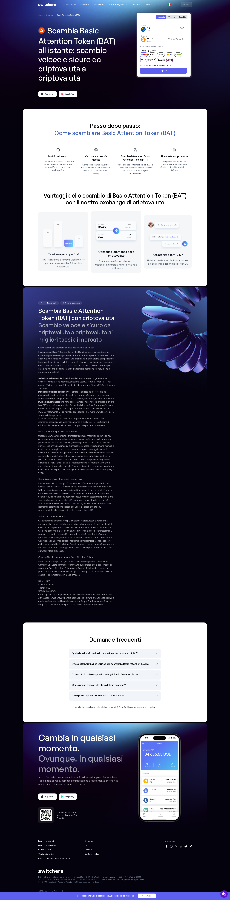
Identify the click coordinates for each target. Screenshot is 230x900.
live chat (151, 707)
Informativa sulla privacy (47, 841)
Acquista (69, 4)
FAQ (86, 845)
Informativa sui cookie (47, 845)
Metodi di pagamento (117, 4)
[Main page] (47, 4)
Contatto (88, 850)
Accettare (146, 896)
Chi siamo (89, 841)
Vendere (83, 4)
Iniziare (186, 4)
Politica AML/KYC (45, 850)
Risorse (136, 4)
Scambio (97, 4)
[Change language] (170, 4)
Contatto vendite (92, 854)
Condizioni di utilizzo (46, 854)
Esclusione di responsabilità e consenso (54, 858)
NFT (148, 4)
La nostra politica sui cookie (122, 896)
